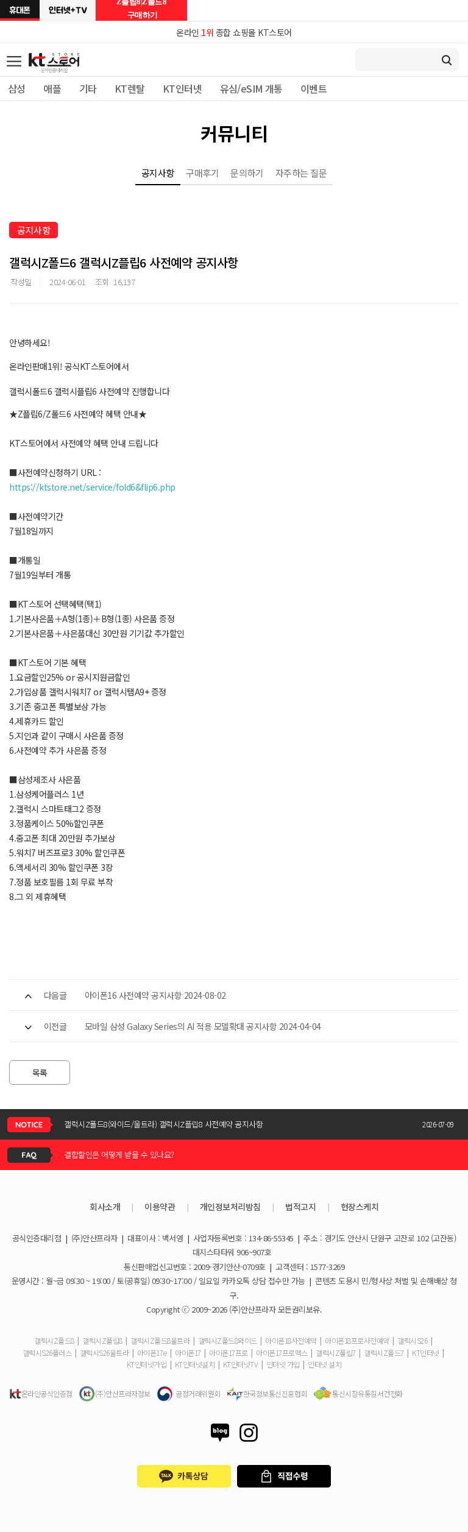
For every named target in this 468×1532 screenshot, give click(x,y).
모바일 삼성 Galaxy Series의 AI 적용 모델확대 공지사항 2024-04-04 (203, 1026)
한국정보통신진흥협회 (275, 1393)
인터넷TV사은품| (68, 10)
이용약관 (159, 1206)
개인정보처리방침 (230, 1206)
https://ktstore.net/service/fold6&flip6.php (92, 487)
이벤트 (313, 88)
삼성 (17, 88)
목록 (40, 1072)
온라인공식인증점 (47, 1393)
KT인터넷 (182, 88)
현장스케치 (360, 1206)
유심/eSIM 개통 (251, 88)
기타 (88, 88)
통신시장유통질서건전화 (367, 1393)
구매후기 (202, 172)
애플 (52, 88)
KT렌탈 (130, 88)
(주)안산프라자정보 (123, 1393)
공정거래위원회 (198, 1393)
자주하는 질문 (301, 172)
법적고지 (300, 1206)
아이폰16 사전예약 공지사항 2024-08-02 (155, 995)
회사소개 (105, 1206)
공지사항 (157, 172)
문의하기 (246, 172)
